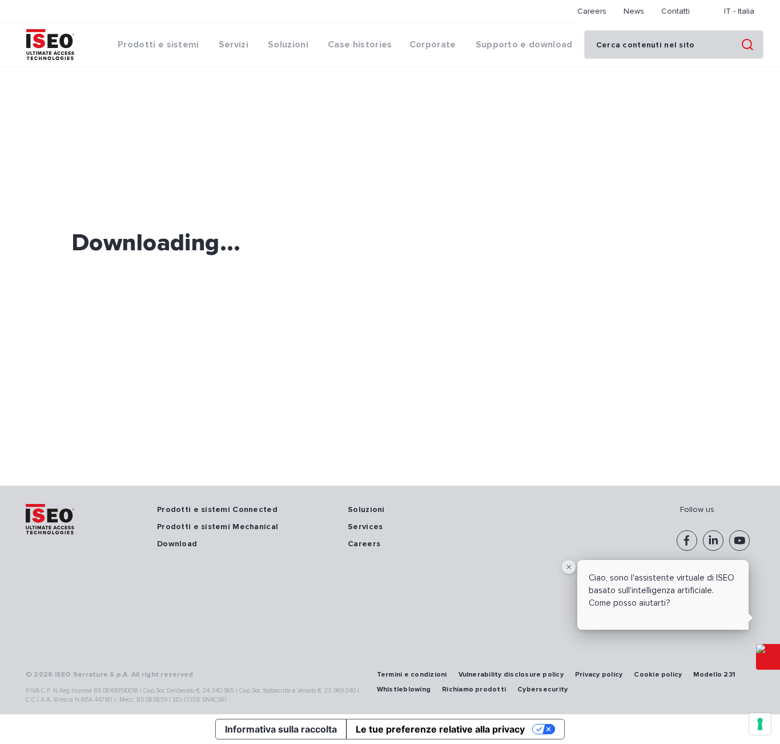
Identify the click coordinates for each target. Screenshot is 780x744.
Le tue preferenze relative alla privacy (440, 729)
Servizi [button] (233, 44)
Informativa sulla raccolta (281, 729)
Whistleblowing (404, 689)
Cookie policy (658, 674)
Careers (591, 11)
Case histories (360, 44)
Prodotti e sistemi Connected (217, 509)
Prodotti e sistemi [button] (158, 44)
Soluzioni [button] (288, 44)
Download (177, 544)
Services (365, 526)
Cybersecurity (542, 689)
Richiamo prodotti (474, 689)
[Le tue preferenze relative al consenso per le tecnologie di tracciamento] (760, 724)
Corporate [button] (432, 44)
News (634, 11)
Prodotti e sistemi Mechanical (217, 526)
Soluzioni (366, 509)
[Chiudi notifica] (569, 567)
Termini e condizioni (412, 674)
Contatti (675, 11)
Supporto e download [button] (524, 44)
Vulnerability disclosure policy (511, 674)
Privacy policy (598, 674)
